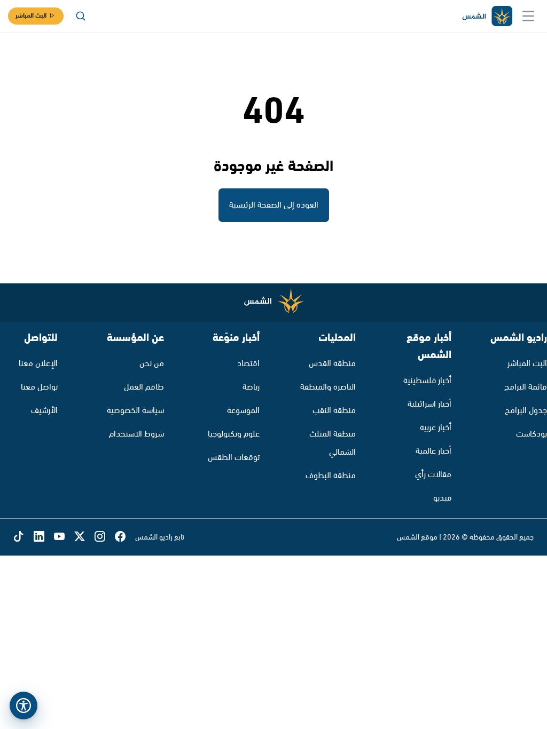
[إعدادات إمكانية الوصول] (23, 705)
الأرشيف (44, 411)
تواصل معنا (39, 387)
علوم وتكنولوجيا (234, 434)
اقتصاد (248, 364)
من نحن (151, 364)
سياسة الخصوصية (135, 411)
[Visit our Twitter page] (84, 537)
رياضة (251, 387)
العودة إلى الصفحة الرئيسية (273, 205)
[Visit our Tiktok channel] (23, 537)
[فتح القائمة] (528, 16)
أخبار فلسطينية (427, 381)
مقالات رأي (433, 475)
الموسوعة (243, 411)
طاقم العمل (144, 387)
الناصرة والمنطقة (328, 387)
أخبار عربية (435, 428)
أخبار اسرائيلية (429, 404)
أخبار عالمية (433, 451)
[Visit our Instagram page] (105, 537)
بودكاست (531, 434)
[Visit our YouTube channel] (64, 537)
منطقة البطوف (331, 476)
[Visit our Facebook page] (125, 537)
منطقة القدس (332, 364)
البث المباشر (30, 15)
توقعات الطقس (234, 457)
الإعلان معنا (38, 364)
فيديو (442, 498)
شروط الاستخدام (136, 434)
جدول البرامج (526, 411)
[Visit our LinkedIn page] (44, 537)
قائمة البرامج (525, 387)
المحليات (337, 338)
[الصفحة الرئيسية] (486, 16)
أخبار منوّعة (236, 338)
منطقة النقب (334, 411)
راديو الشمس (518, 338)
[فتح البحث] (80, 16)
